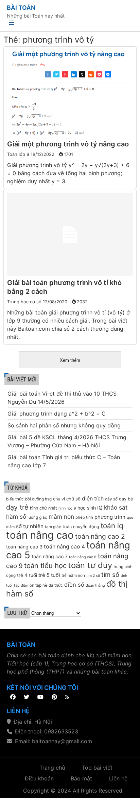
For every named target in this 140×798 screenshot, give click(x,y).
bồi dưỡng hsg (38, 499)
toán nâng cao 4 (64, 546)
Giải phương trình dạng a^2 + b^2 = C (56, 413)
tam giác (53, 526)
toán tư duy (90, 565)
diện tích (93, 498)
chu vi (59, 498)
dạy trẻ (17, 507)
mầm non (61, 516)
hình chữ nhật (43, 508)
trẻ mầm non (73, 575)
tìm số (110, 575)
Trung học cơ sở (24, 301)
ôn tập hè (38, 585)
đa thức (56, 585)
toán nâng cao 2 (100, 536)
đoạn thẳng (95, 585)
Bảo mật (81, 778)
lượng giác (37, 517)
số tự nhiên (29, 526)
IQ (100, 507)
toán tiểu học (45, 565)
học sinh (86, 508)
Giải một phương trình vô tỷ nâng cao (68, 144)
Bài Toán (21, 7)
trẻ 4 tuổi (27, 575)
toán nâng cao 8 (83, 557)
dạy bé (126, 498)
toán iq (112, 525)
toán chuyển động (81, 526)
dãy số (111, 499)
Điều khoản (39, 778)
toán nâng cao (40, 535)
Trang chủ (52, 767)
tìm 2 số (93, 575)
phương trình (109, 517)
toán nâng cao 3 (24, 546)
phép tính (84, 517)
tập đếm (21, 585)
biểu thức (15, 499)
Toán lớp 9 (18, 154)
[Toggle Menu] (11, 24)
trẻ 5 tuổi (49, 575)
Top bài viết (97, 767)
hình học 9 (67, 508)
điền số (74, 584)
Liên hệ (118, 778)
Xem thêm (70, 360)
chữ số (73, 498)
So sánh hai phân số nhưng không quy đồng (64, 425)
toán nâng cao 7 (50, 556)
